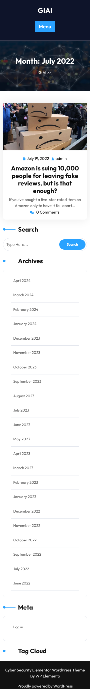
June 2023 (21, 424)
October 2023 (24, 367)
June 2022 (21, 583)
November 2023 (26, 352)
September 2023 (27, 381)
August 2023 (23, 395)
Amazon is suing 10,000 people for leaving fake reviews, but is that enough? (45, 179)
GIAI (45, 10)
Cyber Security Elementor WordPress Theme (45, 669)
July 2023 (21, 410)
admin (61, 158)
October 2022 (24, 540)
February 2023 (25, 482)
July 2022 (21, 568)
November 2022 (26, 525)
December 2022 (26, 511)
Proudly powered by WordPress (45, 685)
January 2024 (24, 323)
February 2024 (25, 309)
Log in (18, 627)
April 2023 (21, 453)
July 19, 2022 (38, 159)
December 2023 (26, 338)
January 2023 (24, 496)
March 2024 (23, 294)
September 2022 (27, 554)
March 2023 (23, 467)
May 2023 (21, 439)
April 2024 (21, 280)
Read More (43, 126)
